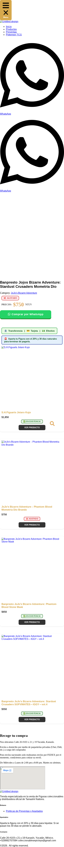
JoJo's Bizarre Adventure (24, 293)
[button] (6, 10)
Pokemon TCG (14, 34)
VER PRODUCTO (32, 427)
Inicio (9, 26)
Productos (11, 29)
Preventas (11, 32)
